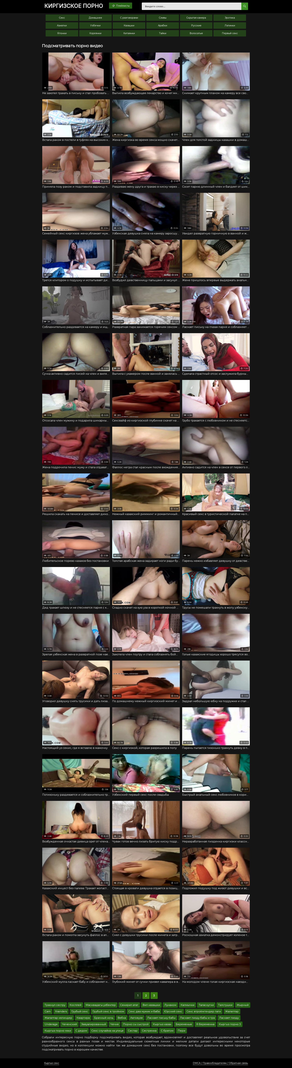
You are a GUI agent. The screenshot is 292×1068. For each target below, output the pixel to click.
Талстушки (225, 1005)
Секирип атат (129, 1005)
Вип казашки (151, 1005)
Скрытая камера (196, 17)
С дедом (81, 1030)
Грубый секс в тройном (108, 1011)
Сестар (133, 1030)
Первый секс (230, 33)
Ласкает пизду (229, 1017)
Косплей (75, 1005)
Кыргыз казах (162, 1024)
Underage (51, 1024)
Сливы (162, 17)
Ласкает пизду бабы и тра (197, 1017)
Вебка (122, 1017)
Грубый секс (79, 1011)
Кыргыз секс (51, 1063)
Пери (181, 1030)
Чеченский (69, 1024)
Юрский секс (173, 1011)
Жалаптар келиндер (58, 1017)
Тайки (162, 33)
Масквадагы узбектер (101, 1005)
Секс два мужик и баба (144, 1011)
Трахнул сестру (55, 1005)
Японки (62, 33)
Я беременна (205, 1024)
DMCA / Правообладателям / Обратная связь (220, 1063)
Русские (196, 25)
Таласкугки (206, 1005)
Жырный (243, 1005)
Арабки (162, 25)
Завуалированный (93, 1024)
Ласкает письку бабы (161, 1017)
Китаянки (129, 33)
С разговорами (129, 17)
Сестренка (149, 1030)
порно (73, 6)
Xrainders (61, 1011)
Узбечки (95, 25)
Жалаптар (232, 1011)
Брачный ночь (103, 1017)
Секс (62, 17)
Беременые (184, 1024)
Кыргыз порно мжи (58, 1030)
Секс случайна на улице (107, 1030)
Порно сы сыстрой (136, 1024)
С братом (167, 1030)
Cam (48, 1011)
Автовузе (136, 1017)
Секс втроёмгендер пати (204, 1011)
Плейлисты (122, 5)
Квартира (83, 1017)
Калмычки (187, 1005)
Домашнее (95, 17)
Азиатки (62, 25)
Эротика (230, 17)
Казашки (129, 25)
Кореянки (95, 33)
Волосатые (196, 33)
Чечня (114, 1024)
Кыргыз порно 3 (230, 1024)
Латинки (230, 25)
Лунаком (170, 1005)
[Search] (244, 6)
